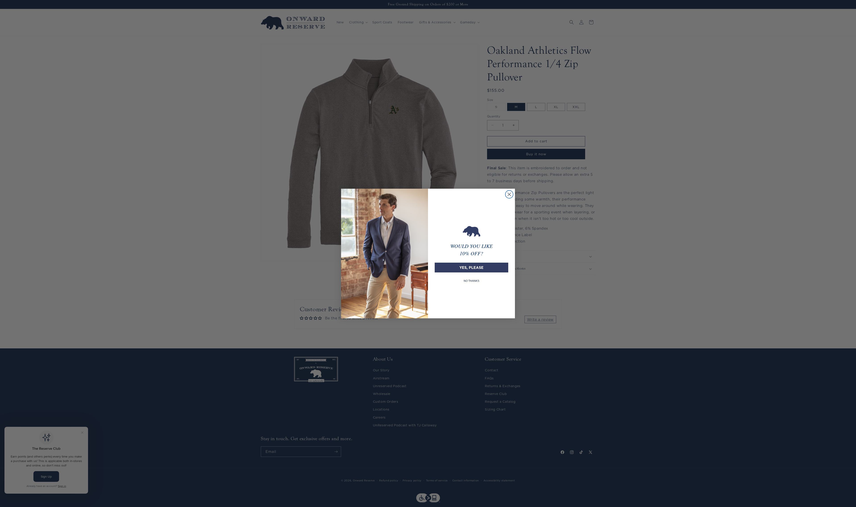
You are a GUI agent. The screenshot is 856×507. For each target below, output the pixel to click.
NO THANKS (471, 280)
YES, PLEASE (471, 267)
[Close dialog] (509, 194)
